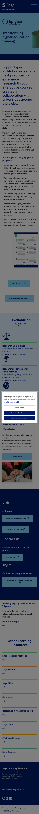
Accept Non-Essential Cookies (19, 412)
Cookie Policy (13, 402)
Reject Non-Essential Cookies (19, 418)
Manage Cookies (19, 407)
